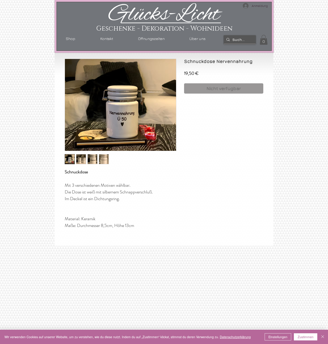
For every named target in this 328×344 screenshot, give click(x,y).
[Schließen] (322, 336)
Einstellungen (277, 337)
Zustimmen (305, 337)
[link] (263, 40)
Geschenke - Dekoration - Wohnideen (164, 28)
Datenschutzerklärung (235, 337)
